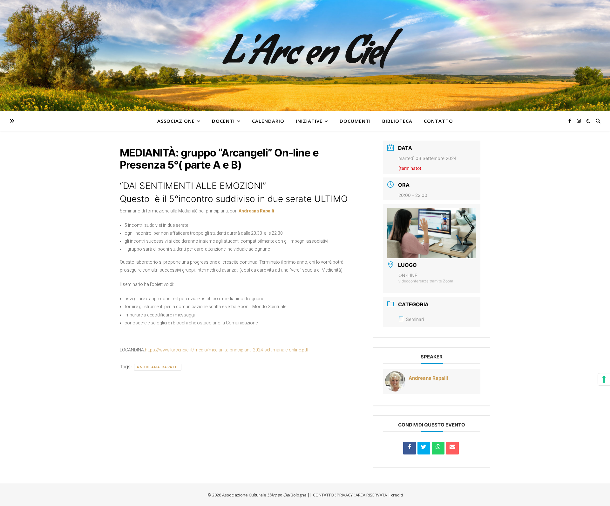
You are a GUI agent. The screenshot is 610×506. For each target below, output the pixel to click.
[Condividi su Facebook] (409, 448)
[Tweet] (423, 448)
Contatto (438, 121)
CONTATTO (323, 495)
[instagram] (579, 121)
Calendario (268, 121)
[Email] (452, 448)
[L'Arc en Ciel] (305, 55)
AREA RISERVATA (371, 495)
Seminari (415, 319)
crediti (397, 495)
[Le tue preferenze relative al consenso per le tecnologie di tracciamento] (604, 379)
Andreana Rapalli (158, 367)
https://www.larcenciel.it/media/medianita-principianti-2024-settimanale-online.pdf (226, 349)
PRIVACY (345, 495)
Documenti (355, 121)
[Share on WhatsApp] (438, 448)
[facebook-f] (570, 121)
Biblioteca (397, 121)
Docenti (223, 121)
